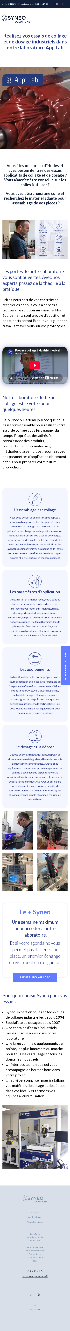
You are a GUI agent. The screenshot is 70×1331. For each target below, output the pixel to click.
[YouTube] (39, 1295)
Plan (35, 1261)
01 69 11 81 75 (35, 1270)
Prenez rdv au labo (35, 977)
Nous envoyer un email (35, 1276)
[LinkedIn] (31, 1295)
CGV (35, 1305)
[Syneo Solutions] (16, 21)
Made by (33, 1310)
